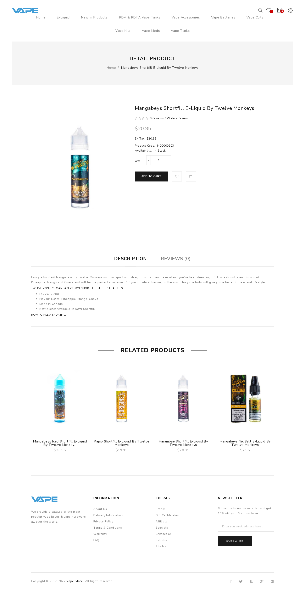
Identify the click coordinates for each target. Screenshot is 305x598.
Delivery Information (108, 515)
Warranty (100, 534)
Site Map (162, 546)
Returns (161, 540)
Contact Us (164, 534)
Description (130, 259)
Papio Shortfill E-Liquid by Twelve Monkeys (121, 443)
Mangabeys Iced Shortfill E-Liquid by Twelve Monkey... (60, 443)
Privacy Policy (103, 521)
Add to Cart (151, 176)
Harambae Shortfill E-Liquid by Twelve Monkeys (183, 443)
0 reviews (157, 118)
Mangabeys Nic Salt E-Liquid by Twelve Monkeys (245, 443)
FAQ (96, 540)
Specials (162, 528)
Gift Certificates (167, 515)
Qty (137, 161)
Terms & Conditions (107, 528)
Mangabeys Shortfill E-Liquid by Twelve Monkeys (160, 68)
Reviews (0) (176, 259)
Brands (161, 509)
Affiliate (161, 521)
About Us (100, 509)
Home (111, 68)
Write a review (177, 118)
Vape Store (74, 581)
